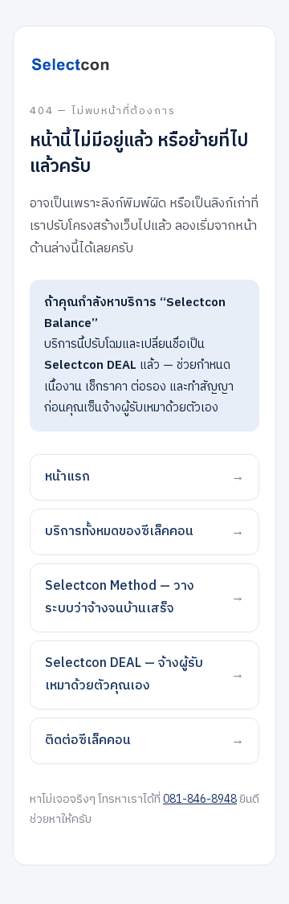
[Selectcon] (144, 64)
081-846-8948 (200, 799)
